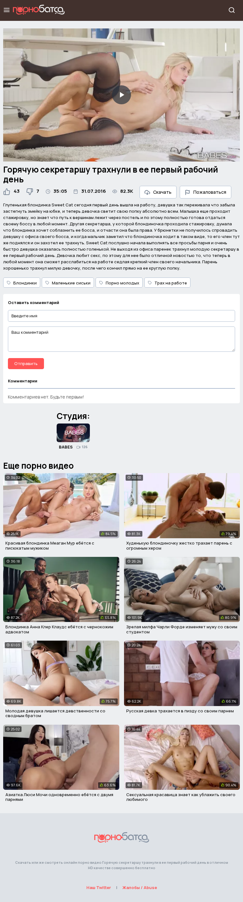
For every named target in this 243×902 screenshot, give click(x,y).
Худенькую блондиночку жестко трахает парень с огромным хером (179, 545)
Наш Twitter (98, 887)
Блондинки (25, 283)
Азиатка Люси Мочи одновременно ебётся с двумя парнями (59, 797)
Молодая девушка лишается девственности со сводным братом (55, 713)
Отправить (26, 363)
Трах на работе (170, 283)
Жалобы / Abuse (139, 887)
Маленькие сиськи (71, 283)
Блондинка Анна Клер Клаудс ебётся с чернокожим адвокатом (59, 629)
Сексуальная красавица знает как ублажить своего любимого (180, 797)
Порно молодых (122, 283)
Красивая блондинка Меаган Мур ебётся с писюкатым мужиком (49, 545)
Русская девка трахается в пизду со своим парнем (180, 711)
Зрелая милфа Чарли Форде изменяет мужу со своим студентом (181, 629)
